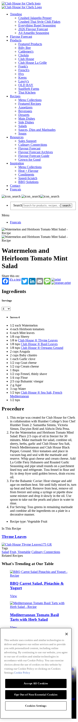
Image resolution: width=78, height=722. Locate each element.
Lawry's (23, 81)
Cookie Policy (22, 672)
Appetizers (25, 107)
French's (23, 70)
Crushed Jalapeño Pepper (35, 18)
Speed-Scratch (27, 178)
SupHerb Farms (28, 88)
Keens (22, 77)
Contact (15, 185)
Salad (5, 552)
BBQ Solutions (28, 182)
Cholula (23, 55)
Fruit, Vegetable (20, 552)
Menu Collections (30, 100)
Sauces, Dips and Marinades (37, 129)
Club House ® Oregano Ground (42, 348)
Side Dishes (26, 122)
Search (17, 205)
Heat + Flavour (28, 170)
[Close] (66, 634)
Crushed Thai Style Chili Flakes (39, 21)
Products (15, 40)
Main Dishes (26, 118)
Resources (17, 137)
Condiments (26, 174)
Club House (26, 59)
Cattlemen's (25, 51)
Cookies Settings (36, 705)
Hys (21, 74)
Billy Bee (24, 47)
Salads (22, 126)
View (13, 596)
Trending (16, 14)
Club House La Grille (32, 62)
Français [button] (15, 189)
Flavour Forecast (21, 36)
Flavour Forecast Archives (35, 152)
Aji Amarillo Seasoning (33, 33)
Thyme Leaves (14, 536)
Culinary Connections (32, 144)
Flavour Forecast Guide (33, 156)
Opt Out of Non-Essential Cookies (36, 694)
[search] (41, 205)
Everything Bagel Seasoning (37, 25)
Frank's (23, 66)
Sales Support (27, 141)
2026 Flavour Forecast (33, 29)
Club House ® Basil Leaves (39, 344)
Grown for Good (29, 159)
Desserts (23, 115)
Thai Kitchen (27, 92)
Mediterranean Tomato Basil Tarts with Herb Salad (34, 617)
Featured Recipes (29, 103)
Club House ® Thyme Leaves (38, 340)
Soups (22, 133)
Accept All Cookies (36, 683)
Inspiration (17, 163)
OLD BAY (25, 85)
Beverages (25, 111)
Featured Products (30, 44)
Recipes (15, 96)
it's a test (15, 279)
